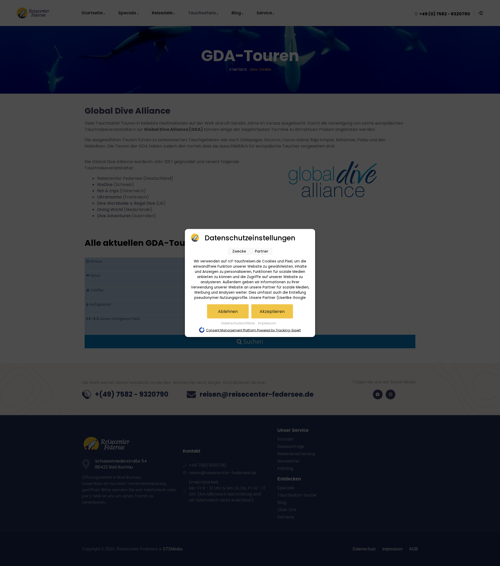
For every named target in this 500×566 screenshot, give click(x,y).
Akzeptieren (272, 311)
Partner (261, 251)
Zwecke (239, 251)
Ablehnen (228, 311)
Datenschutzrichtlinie (238, 323)
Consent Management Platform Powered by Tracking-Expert (253, 330)
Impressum (267, 323)
